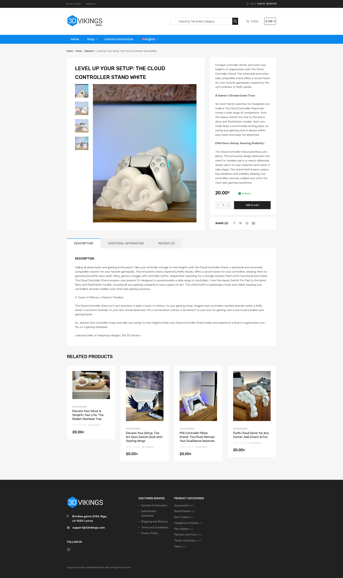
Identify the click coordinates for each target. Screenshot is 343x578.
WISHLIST (91, 3)
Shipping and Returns (154, 521)
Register (272, 3)
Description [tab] (83, 243)
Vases (178, 546)
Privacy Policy (149, 533)
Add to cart (252, 205)
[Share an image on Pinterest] (246, 223)
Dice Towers (181, 517)
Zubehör (89, 51)
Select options (144, 455)
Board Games (182, 511)
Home (75, 39)
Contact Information (118, 39)
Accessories (79, 406)
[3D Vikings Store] (85, 27)
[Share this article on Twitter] (240, 223)
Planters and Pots (185, 534)
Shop (90, 39)
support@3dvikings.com (88, 527)
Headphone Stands (186, 523)
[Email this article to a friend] (253, 223)
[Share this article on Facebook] (233, 223)
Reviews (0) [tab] (166, 243)
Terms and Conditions (154, 527)
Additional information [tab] (126, 243)
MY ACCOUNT (73, 3)
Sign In (261, 3)
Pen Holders (181, 528)
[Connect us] (68, 549)
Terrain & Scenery (185, 540)
